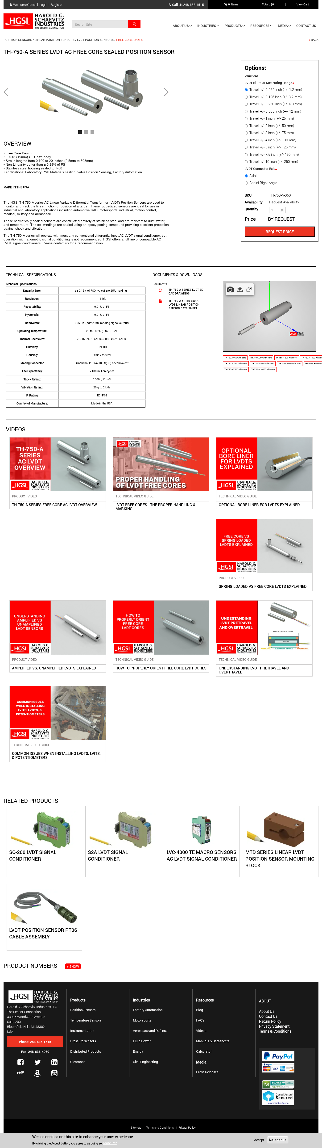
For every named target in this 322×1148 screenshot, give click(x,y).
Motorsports (142, 1020)
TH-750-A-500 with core (286, 357)
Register (57, 4)
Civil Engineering (145, 1062)
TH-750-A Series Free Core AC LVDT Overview (54, 504)
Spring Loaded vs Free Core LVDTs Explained (263, 586)
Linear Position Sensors (54, 40)
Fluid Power (142, 1041)
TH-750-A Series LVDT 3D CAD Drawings (186, 291)
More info (110, 1143)
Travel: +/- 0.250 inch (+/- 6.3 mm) (275, 104)
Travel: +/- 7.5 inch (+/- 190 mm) (274, 154)
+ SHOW (73, 966)
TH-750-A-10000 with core (263, 369)
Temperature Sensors (86, 1020)
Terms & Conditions (275, 1031)
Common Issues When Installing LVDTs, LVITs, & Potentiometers (56, 755)
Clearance (77, 1062)
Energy (138, 1051)
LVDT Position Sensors (95, 40)
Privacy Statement (274, 1026)
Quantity (251, 209)
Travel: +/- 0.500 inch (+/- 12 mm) (275, 111)
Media (283, 25)
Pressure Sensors (83, 1041)
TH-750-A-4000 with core (289, 363)
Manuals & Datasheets (212, 1041)
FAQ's (200, 1020)
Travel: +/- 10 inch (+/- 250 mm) (273, 161)
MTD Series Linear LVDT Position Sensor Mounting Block (279, 859)
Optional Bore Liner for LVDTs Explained (259, 504)
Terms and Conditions (160, 1127)
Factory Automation (148, 1010)
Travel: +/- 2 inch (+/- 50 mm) (271, 125)
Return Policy (270, 1021)
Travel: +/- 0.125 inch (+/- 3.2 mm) (275, 97)
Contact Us (306, 25)
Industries (206, 25)
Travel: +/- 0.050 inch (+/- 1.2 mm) (275, 89)
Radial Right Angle (263, 183)
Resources (259, 25)
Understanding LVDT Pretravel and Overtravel (254, 669)
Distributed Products (85, 1051)
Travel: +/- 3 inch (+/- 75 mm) (271, 132)
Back (314, 40)
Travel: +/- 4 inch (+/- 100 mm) (272, 140)
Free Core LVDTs (129, 40)
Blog (199, 1010)
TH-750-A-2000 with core (235, 363)
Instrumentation (82, 1030)
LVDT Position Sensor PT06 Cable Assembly (43, 933)
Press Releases (207, 1072)
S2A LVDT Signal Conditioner (108, 855)
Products (233, 25)
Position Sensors (18, 40)
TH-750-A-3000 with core (262, 363)
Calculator (204, 1051)
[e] (20, 1073)
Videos (201, 1030)
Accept (259, 1140)
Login (43, 4)
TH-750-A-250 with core (261, 357)
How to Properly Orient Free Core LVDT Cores (161, 667)
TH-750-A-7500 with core (235, 369)
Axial (252, 175)
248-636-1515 (193, 4)
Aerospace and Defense (150, 1030)
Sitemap (136, 1127)
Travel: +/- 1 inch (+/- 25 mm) (271, 118)
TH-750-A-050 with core (235, 357)
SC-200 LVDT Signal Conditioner (32, 855)
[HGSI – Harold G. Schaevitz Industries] (35, 21)
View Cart (303, 4)
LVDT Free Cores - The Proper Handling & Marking (155, 506)
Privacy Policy (187, 1127)
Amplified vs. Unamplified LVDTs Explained (54, 667)
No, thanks (277, 1140)
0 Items (232, 4)
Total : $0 (268, 4)
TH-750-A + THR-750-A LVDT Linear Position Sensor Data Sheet (184, 304)
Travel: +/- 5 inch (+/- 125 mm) (272, 147)
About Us (181, 25)
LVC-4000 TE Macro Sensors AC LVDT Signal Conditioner (202, 855)
